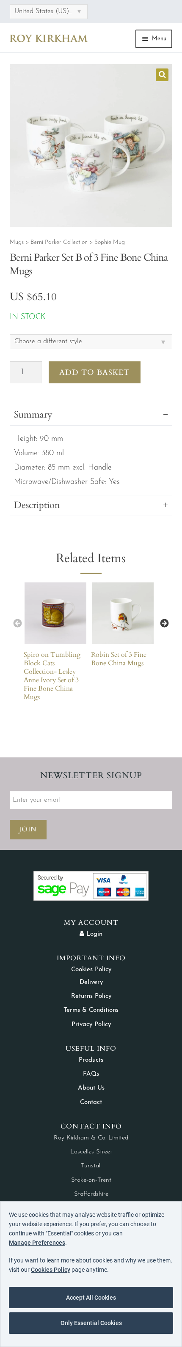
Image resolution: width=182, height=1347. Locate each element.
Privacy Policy (91, 1025)
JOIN (28, 829)
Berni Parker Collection (59, 242)
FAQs (91, 1074)
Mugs (17, 242)
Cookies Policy (91, 970)
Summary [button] (33, 414)
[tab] (91, 507)
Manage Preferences (37, 1242)
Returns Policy (91, 996)
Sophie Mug (109, 242)
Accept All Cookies (91, 1297)
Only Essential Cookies (91, 1323)
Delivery (91, 982)
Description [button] (37, 505)
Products (91, 1060)
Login (93, 934)
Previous (17, 622)
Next (164, 622)
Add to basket (94, 372)
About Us (91, 1088)
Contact (91, 1102)
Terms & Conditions (91, 1010)
